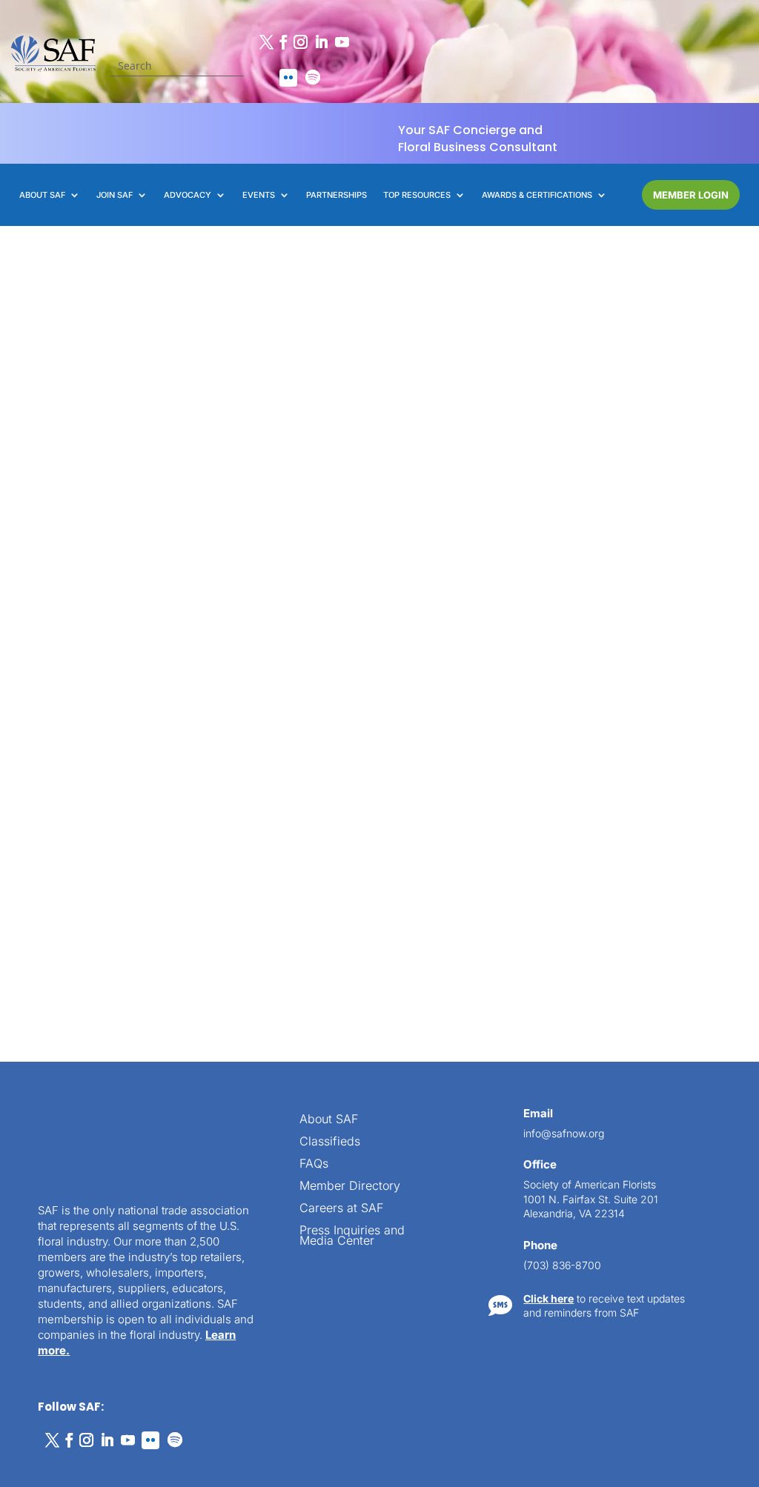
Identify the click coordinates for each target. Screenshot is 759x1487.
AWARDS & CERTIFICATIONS (537, 195)
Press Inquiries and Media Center (352, 1008)
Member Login (691, 195)
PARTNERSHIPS (336, 195)
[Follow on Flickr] (288, 78)
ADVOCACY (187, 195)
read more (122, 689)
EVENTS (258, 195)
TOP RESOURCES (417, 195)
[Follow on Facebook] (283, 42)
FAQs (313, 937)
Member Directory (349, 959)
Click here (548, 1071)
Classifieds (329, 914)
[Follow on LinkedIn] (321, 42)
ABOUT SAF (42, 195)
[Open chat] (722, 1405)
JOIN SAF (114, 195)
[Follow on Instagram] (300, 42)
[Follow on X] (266, 42)
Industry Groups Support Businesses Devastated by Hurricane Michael (127, 518)
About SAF (328, 892)
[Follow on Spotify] (312, 77)
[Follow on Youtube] (342, 42)
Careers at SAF (341, 981)
